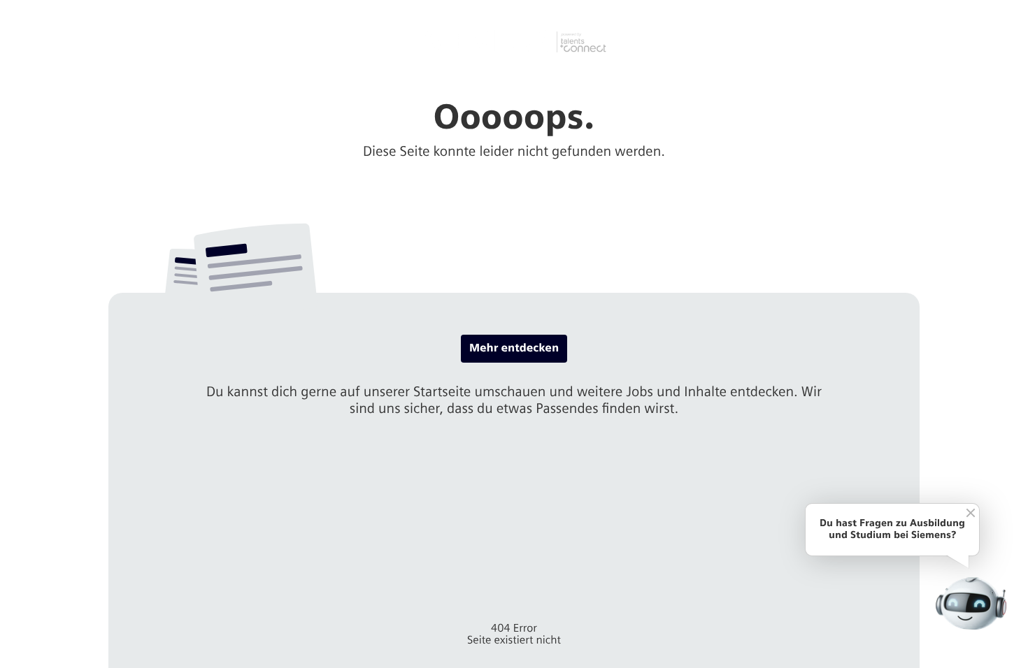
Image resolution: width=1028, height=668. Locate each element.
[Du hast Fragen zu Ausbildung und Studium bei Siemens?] (971, 603)
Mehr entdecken (514, 348)
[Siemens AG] (514, 42)
